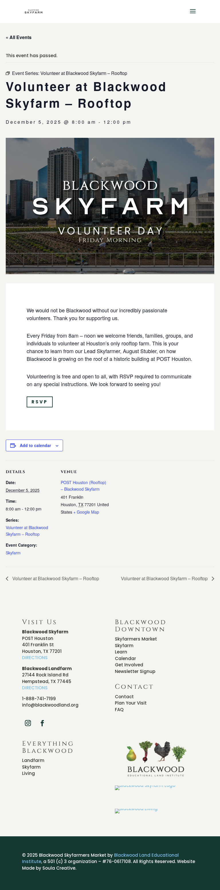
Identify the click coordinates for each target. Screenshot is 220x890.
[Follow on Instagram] (28, 723)
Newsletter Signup (135, 671)
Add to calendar (35, 445)
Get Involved (129, 665)
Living (28, 773)
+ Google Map (86, 512)
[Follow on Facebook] (42, 723)
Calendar (125, 658)
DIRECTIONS (35, 658)
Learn (121, 652)
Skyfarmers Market (136, 639)
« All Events (19, 37)
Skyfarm (13, 553)
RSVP (40, 402)
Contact (124, 697)
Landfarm (33, 760)
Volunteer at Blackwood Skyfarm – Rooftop (55, 578)
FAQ (119, 710)
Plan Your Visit (131, 703)
